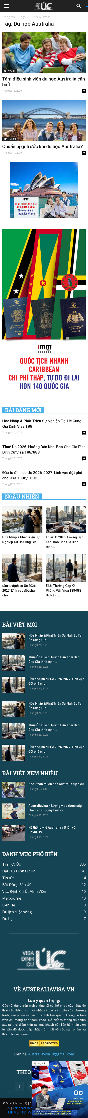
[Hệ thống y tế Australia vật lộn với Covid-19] (13, 833)
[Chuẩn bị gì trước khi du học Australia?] (44, 120)
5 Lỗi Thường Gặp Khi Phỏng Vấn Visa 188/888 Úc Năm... (63, 590)
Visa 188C (20, 1112)
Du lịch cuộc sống (17, 911)
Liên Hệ (8, 905)
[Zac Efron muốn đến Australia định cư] (13, 790)
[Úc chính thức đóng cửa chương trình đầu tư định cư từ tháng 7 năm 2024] (60, 1089)
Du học (8, 918)
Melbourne (11, 898)
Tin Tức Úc (10, 71)
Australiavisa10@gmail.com (51, 1054)
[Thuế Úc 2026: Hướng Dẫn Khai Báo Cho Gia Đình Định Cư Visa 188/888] (66, 519)
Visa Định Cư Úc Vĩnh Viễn (24, 891)
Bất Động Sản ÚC (17, 884)
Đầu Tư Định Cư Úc (18, 871)
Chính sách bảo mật (25, 1108)
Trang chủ (8, 17)
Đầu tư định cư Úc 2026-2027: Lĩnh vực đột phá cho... (19, 590)
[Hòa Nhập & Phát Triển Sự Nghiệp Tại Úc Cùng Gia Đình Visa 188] (22, 519)
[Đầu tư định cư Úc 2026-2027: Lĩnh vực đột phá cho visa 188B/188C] (22, 568)
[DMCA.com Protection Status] (44, 1043)
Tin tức (8, 877)
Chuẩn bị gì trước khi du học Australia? (42, 146)
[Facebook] (19, 1086)
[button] (80, 6)
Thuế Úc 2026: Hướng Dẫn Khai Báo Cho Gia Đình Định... (64, 542)
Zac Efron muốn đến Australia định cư (56, 784)
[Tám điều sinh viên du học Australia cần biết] (44, 52)
